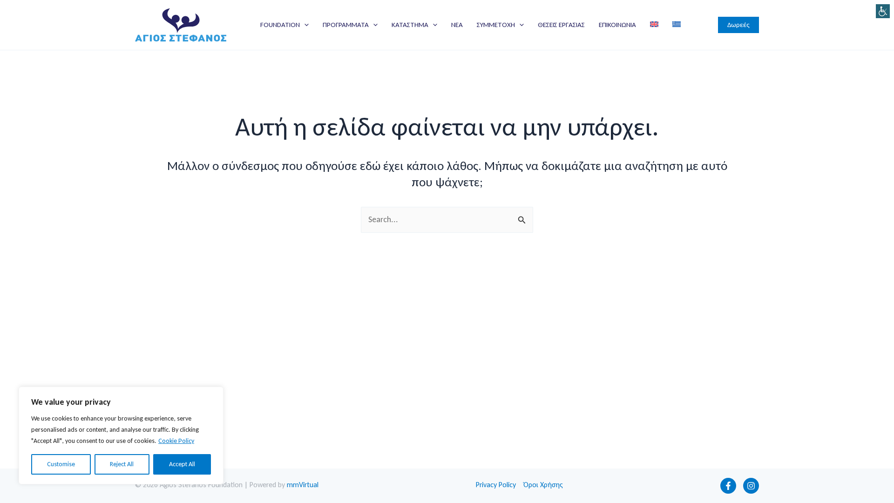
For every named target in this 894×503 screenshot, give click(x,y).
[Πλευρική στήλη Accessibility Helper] (883, 11)
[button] (304, 24)
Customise (61, 464)
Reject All (122, 464)
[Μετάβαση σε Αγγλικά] (654, 24)
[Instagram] (751, 486)
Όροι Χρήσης (543, 484)
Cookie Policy (176, 441)
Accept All (182, 464)
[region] (121, 435)
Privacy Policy (496, 484)
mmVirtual (302, 484)
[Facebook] (728, 486)
